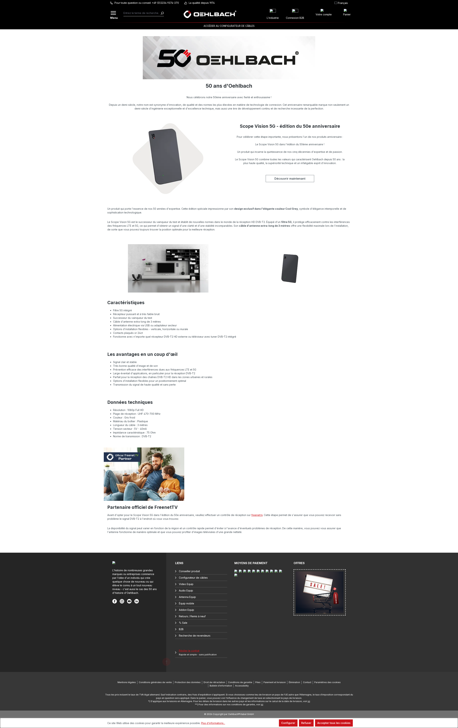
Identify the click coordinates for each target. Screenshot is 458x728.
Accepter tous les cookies (333, 722)
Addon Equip (186, 609)
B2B (181, 629)
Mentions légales (127, 682)
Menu (113, 17)
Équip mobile (186, 603)
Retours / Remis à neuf (192, 616)
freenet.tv (257, 515)
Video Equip (186, 584)
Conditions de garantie (240, 682)
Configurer (288, 722)
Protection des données (188, 682)
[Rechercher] (162, 13)
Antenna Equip (187, 596)
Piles (257, 682)
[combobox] (141, 13)
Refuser (306, 722)
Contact (307, 682)
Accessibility (242, 685)
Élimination (294, 682)
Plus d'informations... (213, 723)
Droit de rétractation (214, 682)
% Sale (183, 622)
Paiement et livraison (275, 682)
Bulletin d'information (221, 685)
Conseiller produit (189, 571)
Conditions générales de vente (155, 682)
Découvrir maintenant (289, 178)
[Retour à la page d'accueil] (210, 14)
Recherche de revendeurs (194, 635)
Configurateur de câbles (193, 577)
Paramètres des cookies (327, 682)
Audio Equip (186, 590)
